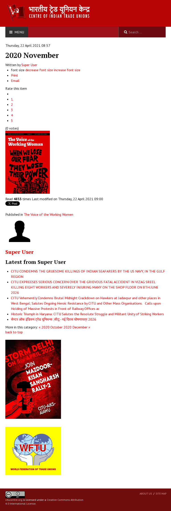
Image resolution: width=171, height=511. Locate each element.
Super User (29, 65)
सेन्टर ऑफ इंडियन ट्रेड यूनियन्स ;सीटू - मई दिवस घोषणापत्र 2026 (53, 319)
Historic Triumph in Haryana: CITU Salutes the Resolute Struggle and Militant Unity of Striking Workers (87, 314)
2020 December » (76, 327)
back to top (14, 332)
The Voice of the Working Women (48, 214)
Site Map (161, 493)
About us (146, 493)
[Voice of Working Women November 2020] (27, 161)
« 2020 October (51, 327)
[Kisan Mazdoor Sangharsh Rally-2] (33, 379)
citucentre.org (13, 499)
